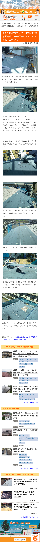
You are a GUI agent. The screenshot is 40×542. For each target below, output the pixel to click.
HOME (4, 23)
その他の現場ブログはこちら (29, 517)
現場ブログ (12, 23)
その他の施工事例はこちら (30, 402)
